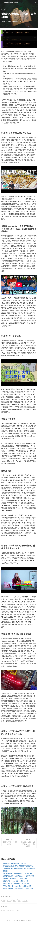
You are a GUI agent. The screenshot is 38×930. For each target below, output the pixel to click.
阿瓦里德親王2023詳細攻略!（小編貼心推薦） (18, 873)
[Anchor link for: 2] (16, 419)
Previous (10, 842)
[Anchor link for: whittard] (32, 133)
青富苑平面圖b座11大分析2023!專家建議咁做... (18, 866)
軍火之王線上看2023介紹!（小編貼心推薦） (17, 886)
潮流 (3, 900)
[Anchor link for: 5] (34, 786)
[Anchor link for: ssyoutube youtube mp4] (10, 231)
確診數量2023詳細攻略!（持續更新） (15, 863)
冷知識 (9, 900)
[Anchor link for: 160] (32, 634)
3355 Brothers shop (9, 3)
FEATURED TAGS (6, 896)
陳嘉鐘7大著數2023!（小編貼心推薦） (16, 878)
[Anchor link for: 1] (22, 336)
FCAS (3, 910)
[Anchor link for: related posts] (16, 859)
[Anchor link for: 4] (23, 548)
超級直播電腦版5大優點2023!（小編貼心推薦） (19, 876)
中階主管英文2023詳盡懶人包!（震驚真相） (17, 883)
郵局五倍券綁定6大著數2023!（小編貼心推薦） (19, 889)
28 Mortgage (10, 910)
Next (28, 843)
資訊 (3, 9)
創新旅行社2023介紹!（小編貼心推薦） (16, 881)
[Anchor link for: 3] (13, 471)
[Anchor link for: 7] (25, 734)
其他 (14, 900)
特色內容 (25, 900)
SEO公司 (17, 910)
